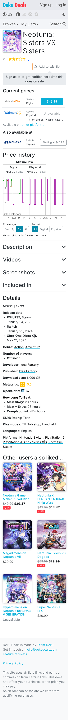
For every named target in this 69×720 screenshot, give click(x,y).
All (25, 229)
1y (13, 229)
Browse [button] (10, 24)
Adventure (32, 347)
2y (19, 229)
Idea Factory (30, 365)
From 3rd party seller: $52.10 (46, 119)
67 (28, 391)
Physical (56, 229)
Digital (44, 229)
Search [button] (57, 24)
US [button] (7, 14)
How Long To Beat (16, 397)
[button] (34, 247)
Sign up (46, 4)
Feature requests (15, 654)
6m (7, 229)
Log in (61, 4)
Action (19, 347)
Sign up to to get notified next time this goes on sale (34, 79)
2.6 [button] (16, 59)
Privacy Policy (13, 663)
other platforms (32, 125)
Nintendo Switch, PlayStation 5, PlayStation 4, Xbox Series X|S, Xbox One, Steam (34, 442)
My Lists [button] (29, 24)
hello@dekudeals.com (41, 649)
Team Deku (45, 645)
